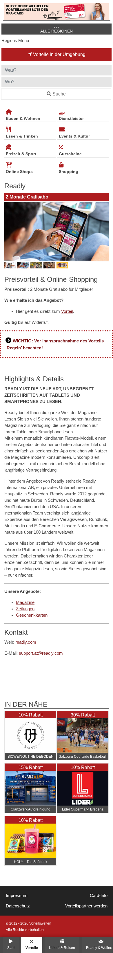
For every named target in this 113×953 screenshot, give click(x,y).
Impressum (17, 895)
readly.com (25, 642)
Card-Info (98, 895)
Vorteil (67, 311)
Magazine (25, 602)
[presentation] (10, 231)
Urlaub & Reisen (62, 948)
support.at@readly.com (41, 653)
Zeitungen (25, 609)
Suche (59, 93)
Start (10, 948)
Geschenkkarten (32, 615)
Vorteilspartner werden (86, 906)
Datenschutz (18, 906)
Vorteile (31, 948)
